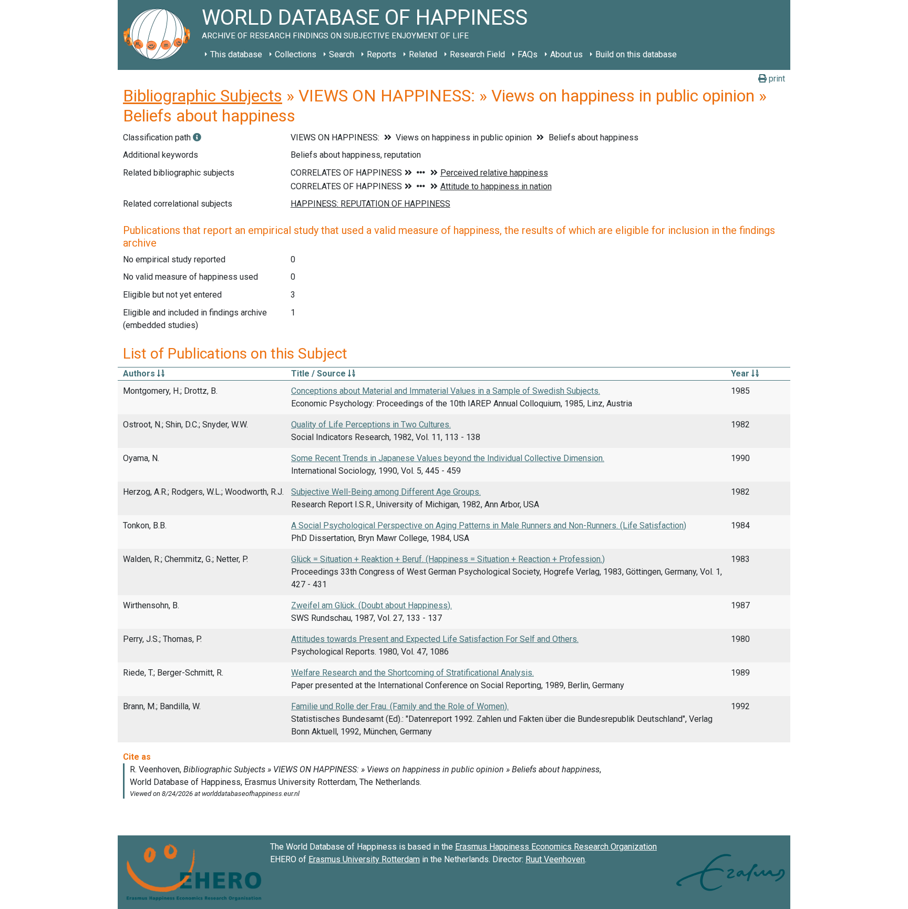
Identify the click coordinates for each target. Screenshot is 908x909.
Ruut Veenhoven (555, 859)
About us (566, 54)
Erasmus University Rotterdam (364, 859)
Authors (140, 374)
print (776, 79)
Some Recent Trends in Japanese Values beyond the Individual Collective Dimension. (447, 458)
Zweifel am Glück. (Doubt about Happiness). (371, 605)
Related (423, 54)
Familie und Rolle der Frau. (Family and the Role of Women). (400, 706)
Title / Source (319, 374)
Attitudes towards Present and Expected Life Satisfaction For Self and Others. (435, 639)
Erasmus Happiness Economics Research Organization (556, 847)
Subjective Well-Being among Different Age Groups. (386, 492)
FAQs (528, 54)
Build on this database (636, 54)
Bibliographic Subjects (202, 96)
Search (341, 54)
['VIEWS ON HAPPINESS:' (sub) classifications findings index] (197, 137)
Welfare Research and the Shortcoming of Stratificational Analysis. (412, 673)
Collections (295, 54)
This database (236, 54)
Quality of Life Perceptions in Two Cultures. (371, 425)
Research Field (477, 54)
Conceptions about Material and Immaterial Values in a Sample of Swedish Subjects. (445, 391)
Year (741, 374)
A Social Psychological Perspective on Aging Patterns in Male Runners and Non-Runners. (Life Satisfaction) (488, 525)
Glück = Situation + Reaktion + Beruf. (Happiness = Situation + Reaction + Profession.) (448, 559)
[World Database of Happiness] (160, 35)
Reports (381, 54)
